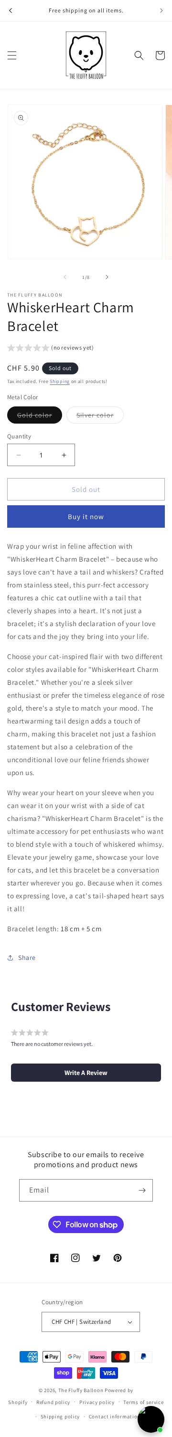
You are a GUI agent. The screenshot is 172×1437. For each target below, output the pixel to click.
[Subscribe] (141, 1190)
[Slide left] (64, 276)
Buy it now (86, 516)
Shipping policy (60, 1416)
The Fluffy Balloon (81, 1390)
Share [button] (27, 957)
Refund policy (53, 1402)
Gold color (39, 417)
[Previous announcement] (10, 10)
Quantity (19, 436)
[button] (11, 55)
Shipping (60, 381)
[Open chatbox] (151, 1419)
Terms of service (143, 1402)
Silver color (100, 417)
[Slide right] (107, 276)
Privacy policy (97, 1402)
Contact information (114, 1416)
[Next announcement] (161, 10)
